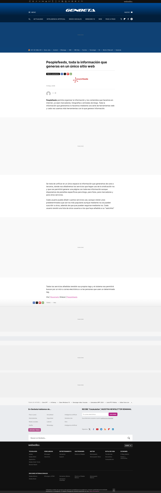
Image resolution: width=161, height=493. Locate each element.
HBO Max (77, 50)
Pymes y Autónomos (124, 457)
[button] (54, 93)
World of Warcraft (108, 50)
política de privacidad (107, 418)
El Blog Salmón (125, 454)
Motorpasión (93, 454)
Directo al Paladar (80, 454)
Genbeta (81, 10)
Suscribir (113, 414)
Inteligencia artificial (71, 414)
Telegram (131, 19)
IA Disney (53, 402)
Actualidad (50, 414)
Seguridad (50, 418)
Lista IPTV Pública (112, 402)
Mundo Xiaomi (33, 464)
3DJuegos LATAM (49, 476)
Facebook (128, 19)
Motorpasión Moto (95, 457)
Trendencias (108, 454)
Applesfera (32, 459)
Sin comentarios (54, 74)
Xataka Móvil (32, 457)
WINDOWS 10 (90, 19)
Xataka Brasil (32, 479)
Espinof (61, 457)
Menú (33, 12)
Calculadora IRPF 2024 (97, 402)
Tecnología (93, 50)
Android (55, 50)
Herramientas (33, 418)
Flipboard (125, 19)
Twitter (121, 19)
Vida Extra (47, 457)
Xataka (31, 454)
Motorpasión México (93, 476)
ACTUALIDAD (38, 19)
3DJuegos (47, 454)
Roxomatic (54, 297)
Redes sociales (33, 421)
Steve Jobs (47, 50)
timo (66, 421)
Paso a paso (32, 414)
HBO (70, 50)
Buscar (129, 438)
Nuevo (127, 12)
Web (54, 302)
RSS (105, 428)
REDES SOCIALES (75, 19)
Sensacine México (64, 476)
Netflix (31, 425)
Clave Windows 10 (64, 402)
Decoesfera (108, 457)
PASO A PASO (110, 19)
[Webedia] (34, 445)
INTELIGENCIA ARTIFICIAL (56, 19)
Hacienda (118, 50)
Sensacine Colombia (62, 479)
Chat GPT (45, 402)
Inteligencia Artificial (71, 425)
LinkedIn (112, 428)
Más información (94, 491)
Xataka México (33, 476)
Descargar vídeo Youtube (80, 402)
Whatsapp (63, 50)
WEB (100, 19)
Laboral (49, 421)
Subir (127, 445)
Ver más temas (34, 430)
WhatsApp (50, 425)
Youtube (97, 428)
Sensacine (62, 454)
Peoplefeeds (72, 297)
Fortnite (84, 50)
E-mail (71, 74)
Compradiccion (109, 459)
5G (99, 50)
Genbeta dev (69, 418)
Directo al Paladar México (80, 476)
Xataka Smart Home (34, 462)
